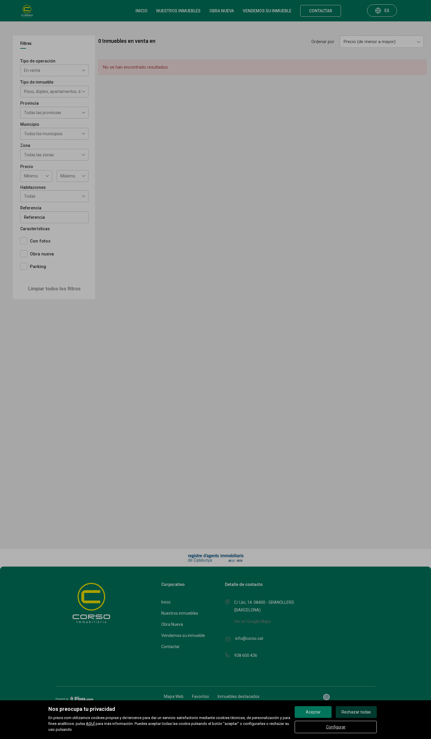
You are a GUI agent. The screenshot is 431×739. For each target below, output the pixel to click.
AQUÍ (90, 723)
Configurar (336, 727)
